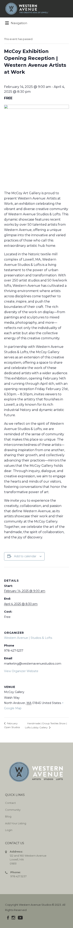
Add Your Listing (15, 823)
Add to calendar (25, 556)
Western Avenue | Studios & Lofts (28, 638)
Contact (10, 802)
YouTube (20, 917)
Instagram (13, 917)
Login (8, 830)
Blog (8, 816)
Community (12, 809)
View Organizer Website (21, 671)
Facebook (8, 917)
